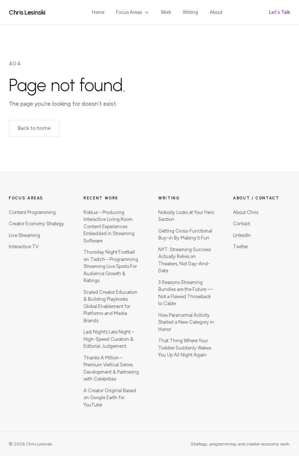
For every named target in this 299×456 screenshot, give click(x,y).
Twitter (240, 246)
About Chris (245, 212)
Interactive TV (24, 246)
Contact (241, 223)
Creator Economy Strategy (36, 223)
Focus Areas (129, 12)
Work (166, 12)
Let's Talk (279, 12)
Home (98, 12)
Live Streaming (24, 235)
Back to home (34, 128)
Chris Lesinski (27, 12)
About (216, 12)
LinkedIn (242, 235)
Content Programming (32, 212)
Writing (190, 12)
